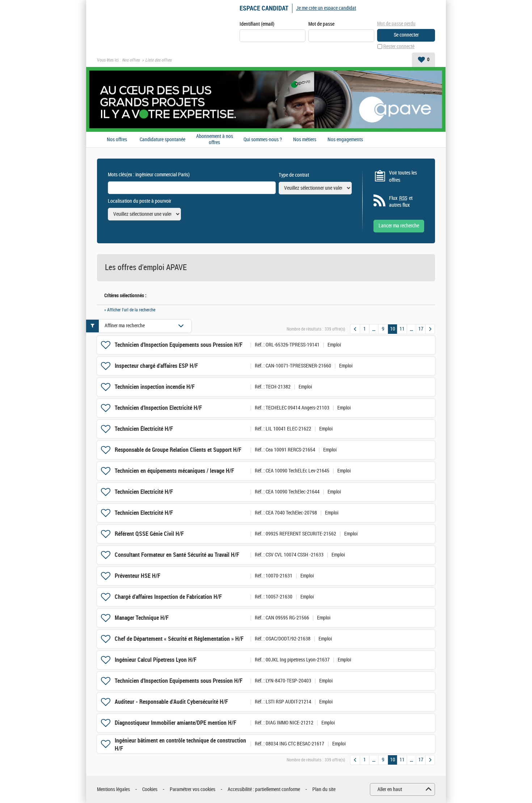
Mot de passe (321, 24)
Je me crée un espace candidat (326, 8)
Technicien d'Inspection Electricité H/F (158, 407)
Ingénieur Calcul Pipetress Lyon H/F (156, 659)
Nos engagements (345, 140)
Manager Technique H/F (142, 617)
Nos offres (131, 60)
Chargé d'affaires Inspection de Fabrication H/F (168, 596)
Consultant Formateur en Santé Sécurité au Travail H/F (177, 554)
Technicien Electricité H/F (144, 491)
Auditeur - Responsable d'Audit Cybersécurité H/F (171, 701)
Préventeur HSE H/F (137, 575)
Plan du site (323, 789)
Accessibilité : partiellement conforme (264, 789)
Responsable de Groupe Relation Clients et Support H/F (178, 449)
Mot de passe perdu (396, 24)
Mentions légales (113, 789)
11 (402, 329)
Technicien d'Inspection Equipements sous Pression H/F (178, 344)
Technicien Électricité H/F (144, 428)
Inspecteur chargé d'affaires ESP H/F (156, 365)
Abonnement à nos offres (214, 140)
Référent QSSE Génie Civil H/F (149, 533)
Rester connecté (398, 46)
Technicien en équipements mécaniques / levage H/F (174, 470)
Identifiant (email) (257, 24)
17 (420, 329)
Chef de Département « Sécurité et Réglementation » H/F (179, 638)
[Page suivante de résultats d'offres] (430, 329)
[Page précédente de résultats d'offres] (355, 329)
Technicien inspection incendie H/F (155, 386)
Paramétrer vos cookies (192, 789)
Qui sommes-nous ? (263, 140)
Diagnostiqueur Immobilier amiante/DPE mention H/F (175, 722)
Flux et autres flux (401, 202)
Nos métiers (304, 140)
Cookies (149, 789)
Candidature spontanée (162, 140)
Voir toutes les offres (403, 176)
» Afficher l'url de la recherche (129, 309)
